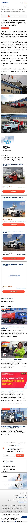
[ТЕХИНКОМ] (4, 2)
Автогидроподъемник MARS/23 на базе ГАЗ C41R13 (13, 231)
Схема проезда (23, 502)
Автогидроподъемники (7, 150)
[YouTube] (23, 493)
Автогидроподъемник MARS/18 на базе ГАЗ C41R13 (13, 198)
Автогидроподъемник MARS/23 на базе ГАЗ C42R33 (13, 265)
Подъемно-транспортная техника (6, 147)
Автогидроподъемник (21, 187)
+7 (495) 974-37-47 (18, 3)
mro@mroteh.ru (22, 497)
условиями (3, 515)
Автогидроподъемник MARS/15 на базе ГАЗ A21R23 (13, 165)
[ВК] (21, 493)
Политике (17, 445)
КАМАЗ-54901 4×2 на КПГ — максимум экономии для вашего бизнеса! (9, 469)
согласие (22, 442)
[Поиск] (25, 6)
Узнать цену (13, 191)
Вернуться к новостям (7, 298)
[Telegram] (26, 493)
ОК (24, 517)
